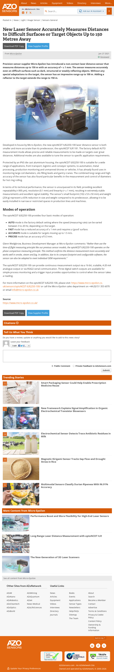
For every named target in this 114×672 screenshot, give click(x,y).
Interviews (55, 607)
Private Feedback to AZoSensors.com (93, 366)
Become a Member (97, 600)
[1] (21, 392)
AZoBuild (11, 611)
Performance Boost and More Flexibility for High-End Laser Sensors (69, 516)
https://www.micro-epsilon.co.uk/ (20, 302)
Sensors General (50, 20)
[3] (21, 443)
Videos (53, 604)
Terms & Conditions (97, 611)
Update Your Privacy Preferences (25, 668)
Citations (10, 323)
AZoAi (29, 600)
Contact (91, 604)
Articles (53, 596)
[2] (21, 418)
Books (72, 593)
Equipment (55, 600)
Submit (106, 370)
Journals (54, 614)
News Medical (33, 604)
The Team (73, 618)
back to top (99, 638)
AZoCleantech (13, 604)
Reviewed (104, 57)
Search (91, 596)
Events (72, 596)
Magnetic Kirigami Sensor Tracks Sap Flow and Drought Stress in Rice (73, 460)
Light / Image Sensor (30, 20)
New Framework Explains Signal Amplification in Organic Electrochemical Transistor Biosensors (74, 409)
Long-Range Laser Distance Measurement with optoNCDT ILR (66, 536)
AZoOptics (11, 607)
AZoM (9, 593)
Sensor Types (75, 604)
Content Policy (94, 621)
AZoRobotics (12, 600)
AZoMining (32, 593)
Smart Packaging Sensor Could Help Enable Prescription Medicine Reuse (73, 384)
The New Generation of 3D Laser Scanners (54, 557)
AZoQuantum (33, 596)
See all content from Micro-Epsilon (19, 578)
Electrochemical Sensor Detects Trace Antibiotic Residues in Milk (76, 435)
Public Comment (62, 366)
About (91, 593)
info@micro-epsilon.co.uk (25, 289)
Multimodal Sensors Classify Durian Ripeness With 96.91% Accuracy (74, 486)
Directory (54, 611)
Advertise (92, 607)
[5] (21, 494)
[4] (21, 468)
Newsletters (74, 607)
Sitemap (73, 614)
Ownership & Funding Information (94, 627)
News (16, 20)
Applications (75, 600)
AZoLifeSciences (34, 607)
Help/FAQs (74, 611)
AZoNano (11, 596)
